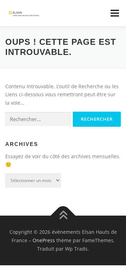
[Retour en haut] (63, 215)
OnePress (44, 240)
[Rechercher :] (38, 119)
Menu (114, 13)
